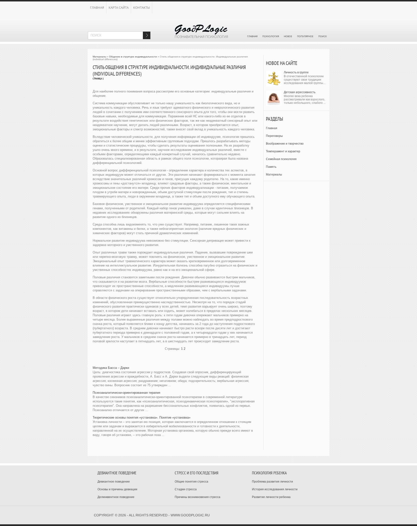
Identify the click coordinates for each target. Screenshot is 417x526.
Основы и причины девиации (117, 489)
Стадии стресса (186, 489)
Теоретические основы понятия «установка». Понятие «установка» (141, 417)
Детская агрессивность (299, 92)
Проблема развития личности (272, 481)
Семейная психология (281, 159)
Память (271, 166)
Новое (288, 36)
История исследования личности (275, 489)
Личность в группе (296, 72)
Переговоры (274, 136)
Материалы (274, 174)
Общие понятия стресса (191, 481)
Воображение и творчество (285, 143)
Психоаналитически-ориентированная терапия (126, 392)
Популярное (305, 36)
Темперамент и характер (283, 151)
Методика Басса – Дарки (111, 368)
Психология (270, 36)
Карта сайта (119, 7)
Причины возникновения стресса (197, 497)
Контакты (141, 7)
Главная (97, 7)
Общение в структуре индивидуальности (133, 56)
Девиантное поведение (113, 481)
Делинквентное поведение (115, 497)
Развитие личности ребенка (271, 497)
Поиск (322, 36)
